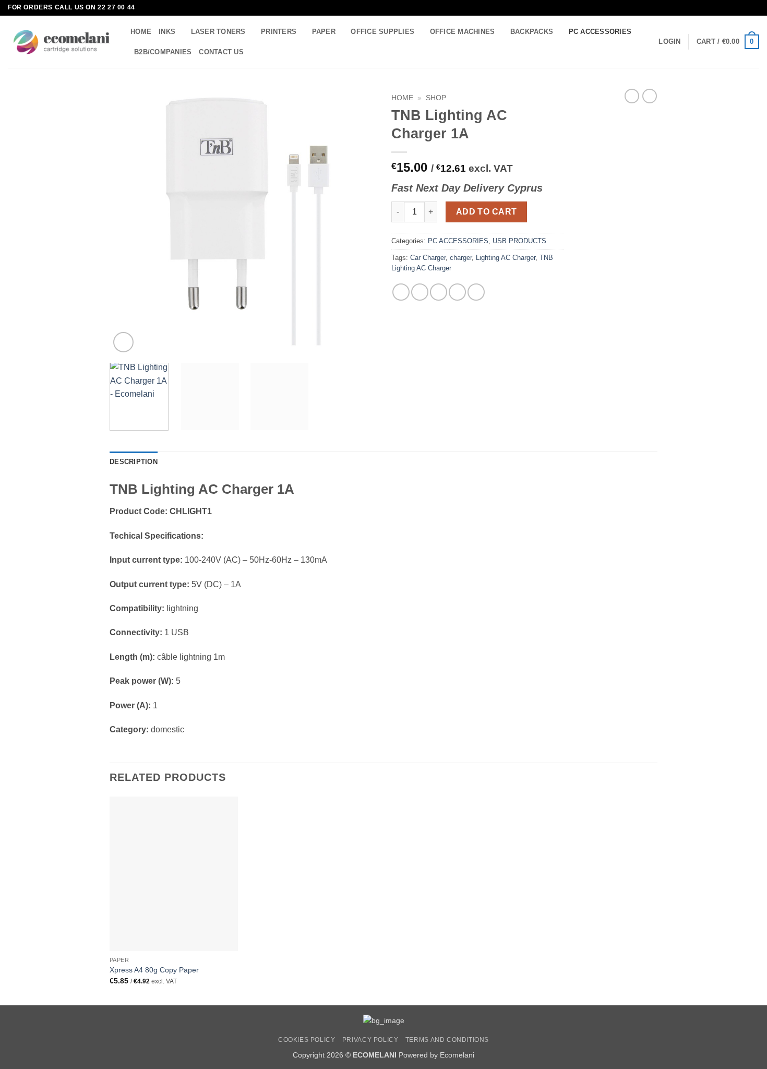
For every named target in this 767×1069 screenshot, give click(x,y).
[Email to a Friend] (438, 292)
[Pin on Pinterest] (457, 292)
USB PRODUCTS (519, 241)
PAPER (323, 31)
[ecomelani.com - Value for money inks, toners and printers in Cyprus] (61, 42)
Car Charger (428, 258)
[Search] (255, 52)
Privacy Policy (370, 1039)
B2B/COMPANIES (162, 52)
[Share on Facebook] (401, 292)
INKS (167, 31)
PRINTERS (278, 31)
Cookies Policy (306, 1039)
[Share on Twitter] (419, 292)
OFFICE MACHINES (462, 31)
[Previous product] (649, 96)
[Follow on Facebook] (744, 7)
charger (461, 258)
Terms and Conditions (447, 1039)
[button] (669, 41)
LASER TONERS (218, 31)
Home (402, 98)
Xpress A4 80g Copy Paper (154, 970)
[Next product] (632, 96)
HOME (140, 31)
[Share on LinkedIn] (476, 292)
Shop (436, 98)
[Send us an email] (754, 7)
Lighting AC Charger (505, 258)
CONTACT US (221, 52)
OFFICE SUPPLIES (382, 31)
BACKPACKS (531, 31)
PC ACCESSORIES (600, 31)
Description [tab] (134, 462)
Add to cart (486, 211)
